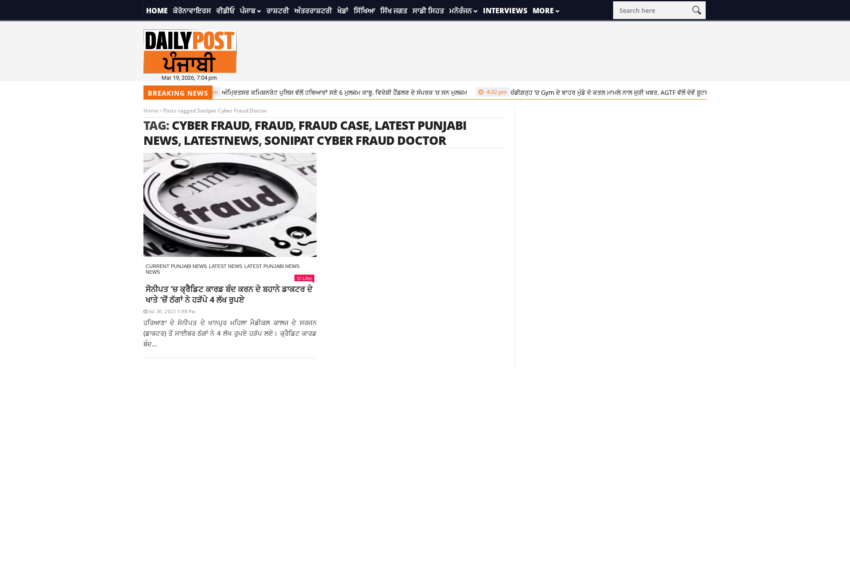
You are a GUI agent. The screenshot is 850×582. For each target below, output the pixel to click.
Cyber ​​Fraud (210, 125)
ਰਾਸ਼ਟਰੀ (278, 11)
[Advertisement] (425, 431)
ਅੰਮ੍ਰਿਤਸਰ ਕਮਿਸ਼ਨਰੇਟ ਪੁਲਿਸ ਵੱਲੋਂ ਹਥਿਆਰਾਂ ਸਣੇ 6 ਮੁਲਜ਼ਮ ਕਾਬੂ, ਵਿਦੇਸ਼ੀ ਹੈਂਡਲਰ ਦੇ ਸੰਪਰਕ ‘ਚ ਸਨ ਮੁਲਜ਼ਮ (320, 92)
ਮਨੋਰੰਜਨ (460, 11)
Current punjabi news (176, 266)
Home (157, 11)
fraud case (333, 125)
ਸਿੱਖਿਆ (364, 11)
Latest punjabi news (271, 266)
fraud (274, 125)
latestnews (221, 140)
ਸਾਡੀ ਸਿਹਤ (428, 11)
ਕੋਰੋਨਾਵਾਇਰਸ (192, 11)
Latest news (225, 266)
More (543, 11)
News (153, 272)
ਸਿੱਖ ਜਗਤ (393, 11)
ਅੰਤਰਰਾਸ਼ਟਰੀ (313, 11)
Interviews (505, 11)
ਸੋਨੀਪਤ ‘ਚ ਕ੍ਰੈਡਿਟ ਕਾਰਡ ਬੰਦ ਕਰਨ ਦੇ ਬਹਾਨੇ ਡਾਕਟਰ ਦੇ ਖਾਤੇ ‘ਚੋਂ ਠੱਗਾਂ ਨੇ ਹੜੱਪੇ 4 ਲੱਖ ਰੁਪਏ (229, 294)
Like (307, 278)
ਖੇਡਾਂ (342, 11)
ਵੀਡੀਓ (225, 11)
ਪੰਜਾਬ (247, 11)
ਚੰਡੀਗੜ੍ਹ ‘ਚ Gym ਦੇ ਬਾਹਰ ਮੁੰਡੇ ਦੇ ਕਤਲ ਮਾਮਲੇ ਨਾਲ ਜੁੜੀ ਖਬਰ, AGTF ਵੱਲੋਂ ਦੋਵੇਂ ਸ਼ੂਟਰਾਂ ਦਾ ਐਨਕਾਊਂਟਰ (604, 92)
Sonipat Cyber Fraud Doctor (355, 140)
